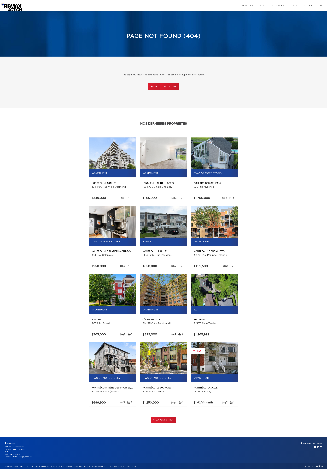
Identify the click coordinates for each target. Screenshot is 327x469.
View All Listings (163, 420)
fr (321, 5)
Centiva (318, 466)
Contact (307, 5)
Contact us (169, 87)
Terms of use (112, 466)
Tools (294, 5)
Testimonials (277, 5)
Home (154, 87)
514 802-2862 (15, 454)
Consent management (127, 466)
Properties (247, 5)
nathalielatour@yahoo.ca (21, 457)
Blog (262, 5)
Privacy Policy (99, 466)
